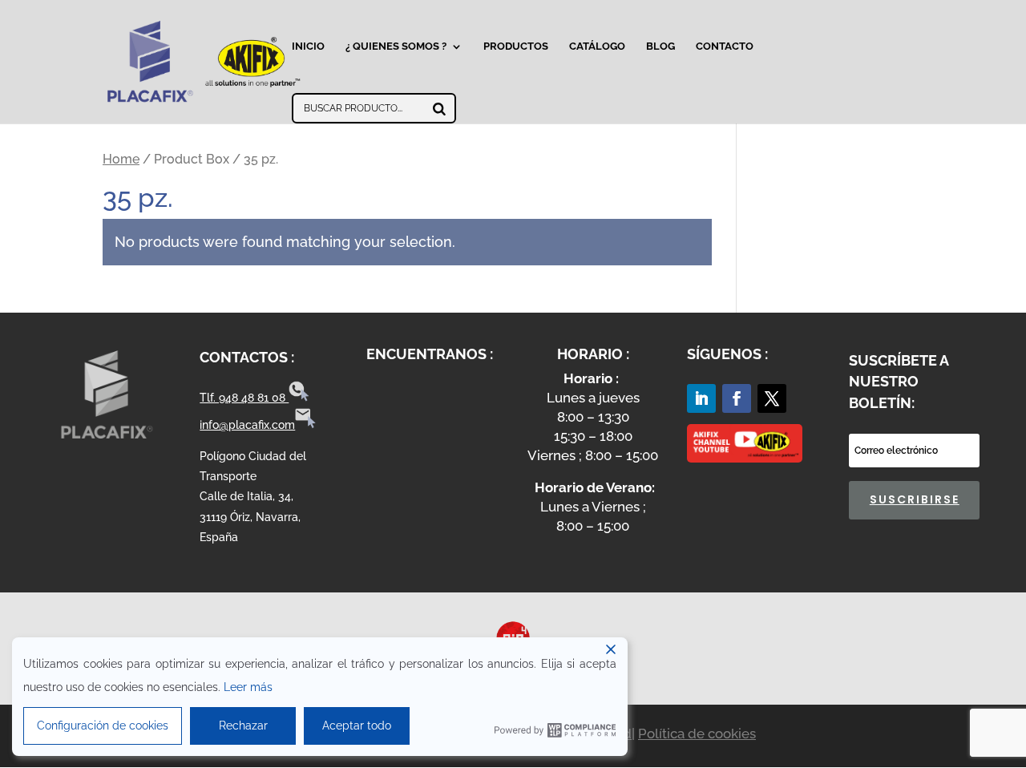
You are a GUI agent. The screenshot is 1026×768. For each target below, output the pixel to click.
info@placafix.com (247, 424)
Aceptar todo (356, 725)
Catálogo (597, 46)
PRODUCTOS (515, 46)
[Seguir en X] (771, 398)
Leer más (248, 687)
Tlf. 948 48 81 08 (244, 397)
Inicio (308, 46)
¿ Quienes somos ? (395, 46)
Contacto (724, 46)
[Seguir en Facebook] (736, 398)
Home (121, 159)
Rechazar (243, 725)
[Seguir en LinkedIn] (701, 398)
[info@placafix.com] (305, 424)
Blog (660, 46)
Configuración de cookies (102, 725)
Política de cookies (697, 734)
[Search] (439, 108)
